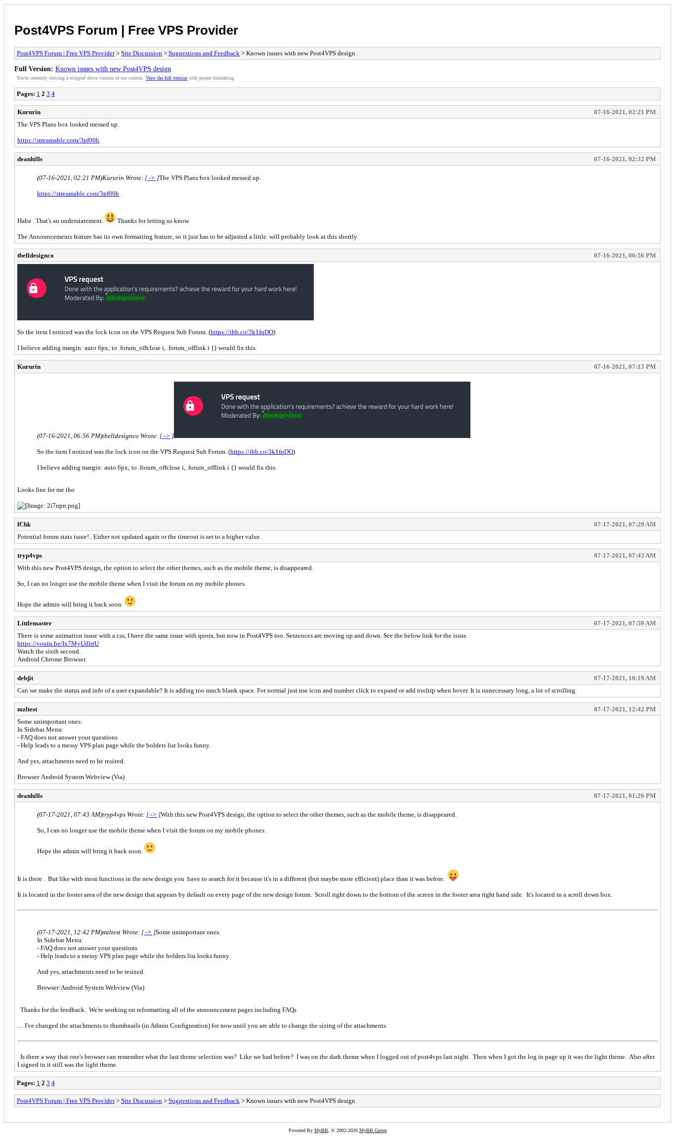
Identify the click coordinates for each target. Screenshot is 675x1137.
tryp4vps (29, 555)
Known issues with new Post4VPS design (113, 69)
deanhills (29, 159)
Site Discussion (141, 53)
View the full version (166, 78)
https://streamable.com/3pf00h (58, 140)
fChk (24, 524)
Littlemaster (34, 623)
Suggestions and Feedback (204, 53)
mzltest (27, 709)
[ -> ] (152, 177)
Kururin (29, 112)
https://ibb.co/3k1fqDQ (242, 332)
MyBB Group (373, 1130)
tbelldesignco (35, 255)
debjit (25, 678)
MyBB (321, 1130)
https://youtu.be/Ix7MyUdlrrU (58, 643)
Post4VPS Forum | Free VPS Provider (126, 30)
